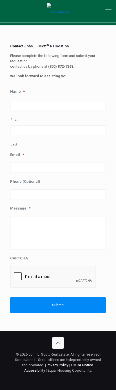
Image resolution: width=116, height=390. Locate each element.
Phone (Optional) (25, 181)
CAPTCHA (19, 258)
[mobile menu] (108, 11)
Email (17, 155)
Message (20, 208)
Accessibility (34, 370)
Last (13, 144)
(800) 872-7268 (60, 66)
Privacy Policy (57, 365)
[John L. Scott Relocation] (58, 11)
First (13, 120)
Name (17, 91)
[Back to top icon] (58, 343)
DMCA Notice (82, 365)
